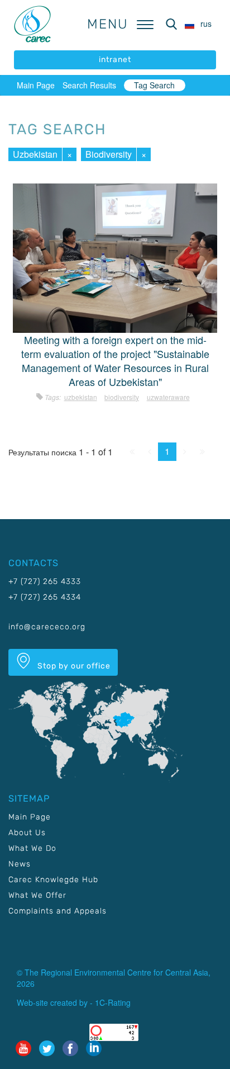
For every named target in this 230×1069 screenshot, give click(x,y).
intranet (115, 59)
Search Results (89, 85)
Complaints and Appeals (57, 911)
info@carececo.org (46, 627)
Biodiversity (108, 154)
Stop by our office (73, 666)
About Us (27, 832)
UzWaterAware (168, 397)
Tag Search (154, 85)
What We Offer (37, 895)
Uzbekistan (35, 154)
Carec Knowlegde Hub (53, 879)
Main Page (36, 85)
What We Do (32, 848)
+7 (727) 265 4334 (44, 597)
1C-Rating (113, 1002)
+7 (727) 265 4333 (44, 581)
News (19, 864)
